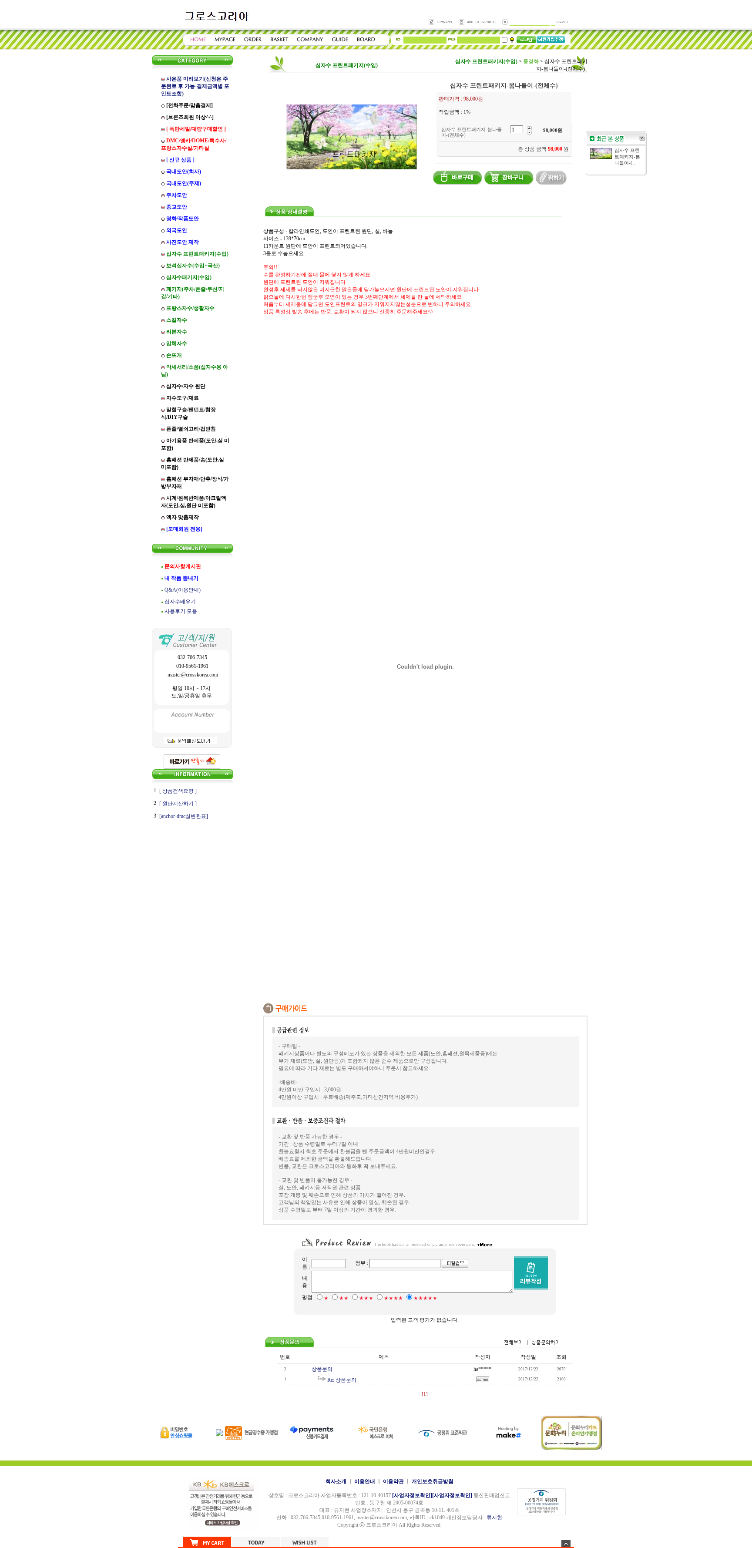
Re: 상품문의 (341, 1380)
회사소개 (336, 1481)
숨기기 (566, 1543)
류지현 (494, 1517)
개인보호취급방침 (432, 1481)
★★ (344, 1298)
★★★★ (393, 1298)
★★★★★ (425, 1298)
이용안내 (364, 1481)
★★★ (366, 1298)
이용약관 (393, 1481)
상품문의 (322, 1369)
